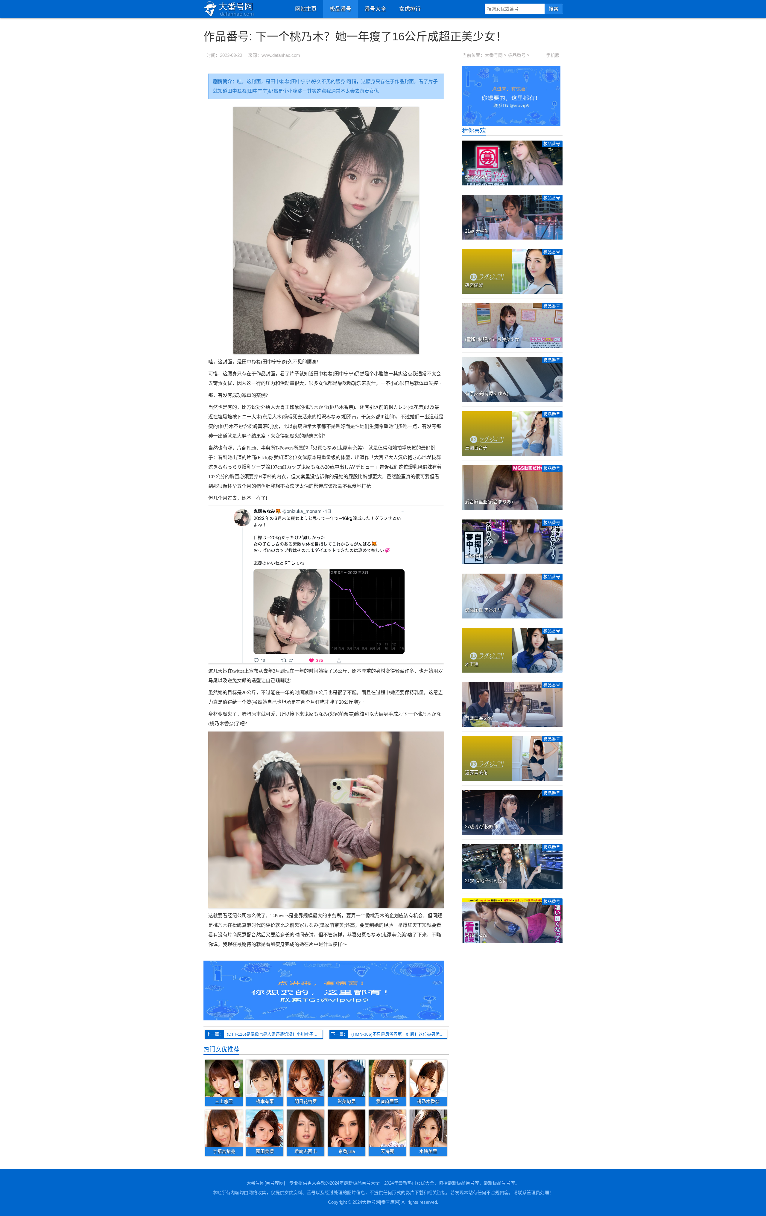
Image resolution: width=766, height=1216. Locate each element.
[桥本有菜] (264, 1078)
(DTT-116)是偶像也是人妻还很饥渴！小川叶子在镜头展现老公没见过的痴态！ (275, 1034)
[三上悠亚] (224, 1078)
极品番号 (340, 9)
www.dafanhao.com (281, 55)
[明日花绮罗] (305, 1078)
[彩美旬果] (346, 1078)
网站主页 (306, 9)
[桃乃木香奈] (428, 1078)
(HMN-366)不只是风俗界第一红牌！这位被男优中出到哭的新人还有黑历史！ (399, 1034)
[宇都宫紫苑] (224, 1128)
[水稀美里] (428, 1128)
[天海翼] (387, 1128)
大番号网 (494, 55)
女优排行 (410, 9)
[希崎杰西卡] (305, 1128)
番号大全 (375, 9)
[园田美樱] (264, 1128)
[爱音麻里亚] (387, 1078)
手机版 (553, 55)
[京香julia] (346, 1128)
